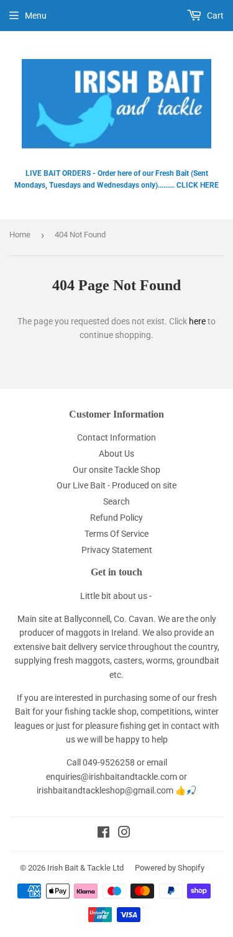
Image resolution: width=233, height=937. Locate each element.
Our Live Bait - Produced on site (116, 485)
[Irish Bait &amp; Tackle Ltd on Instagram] (124, 834)
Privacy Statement (116, 550)
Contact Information (116, 437)
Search (116, 501)
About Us (116, 454)
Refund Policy (116, 518)
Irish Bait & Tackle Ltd (85, 867)
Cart (214, 16)
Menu (36, 16)
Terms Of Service (116, 534)
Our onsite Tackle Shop (116, 470)
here (197, 321)
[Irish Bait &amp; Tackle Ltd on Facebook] (103, 834)
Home (19, 234)
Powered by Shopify (169, 867)
